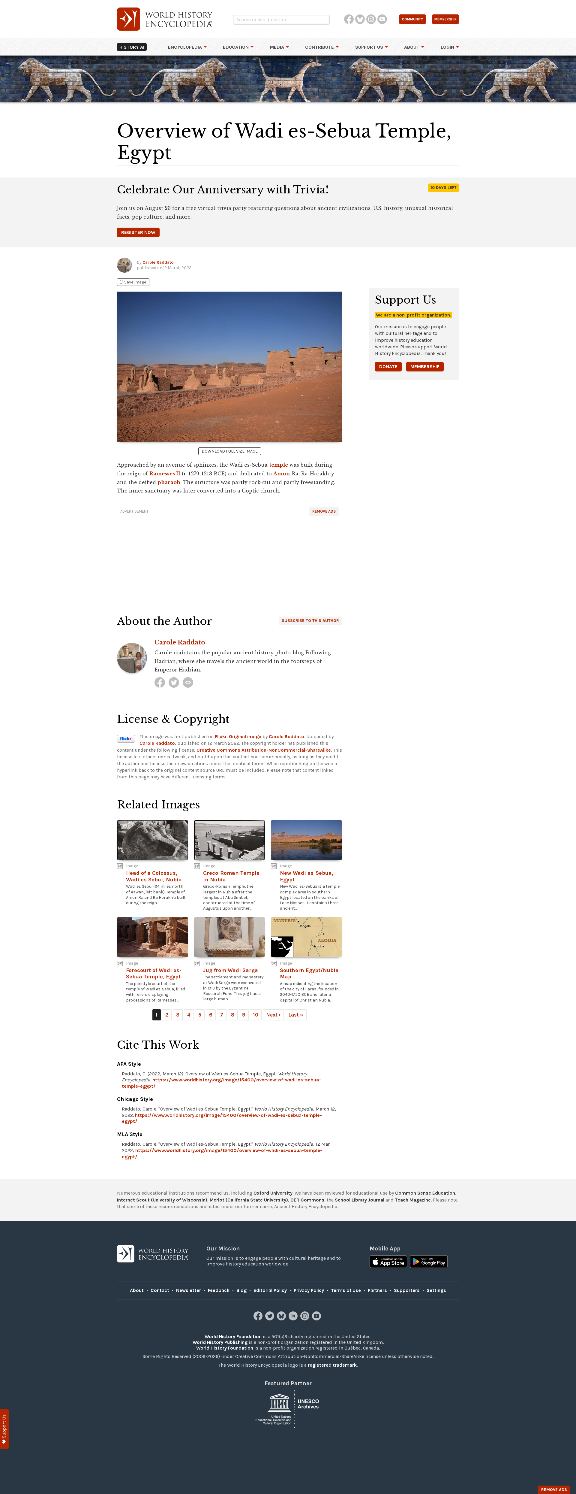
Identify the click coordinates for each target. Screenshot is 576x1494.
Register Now (138, 232)
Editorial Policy (270, 1290)
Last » (295, 1015)
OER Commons (307, 1200)
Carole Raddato (157, 262)
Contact (160, 1290)
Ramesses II (164, 474)
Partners (377, 1290)
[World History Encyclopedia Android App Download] (429, 1262)
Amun (281, 474)
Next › (273, 1015)
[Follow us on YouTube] (317, 1319)
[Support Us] (4, 1429)
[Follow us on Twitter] (270, 1319)
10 (255, 1015)
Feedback (219, 1290)
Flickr (221, 736)
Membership (425, 366)
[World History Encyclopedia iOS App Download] (388, 1262)
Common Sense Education (425, 1193)
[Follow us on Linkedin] (294, 1319)
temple (278, 465)
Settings (436, 1290)
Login (447, 47)
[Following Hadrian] (188, 682)
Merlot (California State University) (249, 1200)
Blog (241, 1290)
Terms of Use (346, 1290)
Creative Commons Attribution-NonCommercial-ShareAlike (263, 750)
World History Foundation (233, 1336)
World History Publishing (220, 1342)
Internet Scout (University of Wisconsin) (162, 1200)
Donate (388, 366)
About (411, 47)
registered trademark (332, 1365)
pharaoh (169, 482)
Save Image (132, 282)
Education (236, 47)
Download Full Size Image (230, 451)
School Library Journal (359, 1200)
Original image (245, 736)
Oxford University (273, 1193)
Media (277, 47)
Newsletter (188, 1290)
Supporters (407, 1290)
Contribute (319, 47)
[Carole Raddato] (159, 682)
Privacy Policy (309, 1290)
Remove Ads (324, 511)
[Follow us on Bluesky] (282, 1319)
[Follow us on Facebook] (259, 1319)
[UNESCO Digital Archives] (288, 1408)
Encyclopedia (185, 47)
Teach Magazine (413, 1200)
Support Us (369, 47)
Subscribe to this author (310, 620)
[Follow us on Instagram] (305, 1319)
